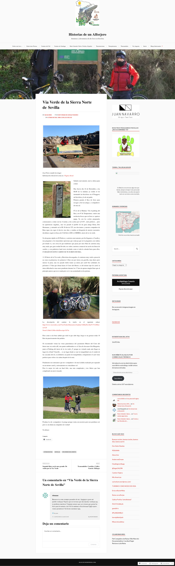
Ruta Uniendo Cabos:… (124, 414)
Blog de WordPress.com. (87, 562)
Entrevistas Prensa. (32, 46)
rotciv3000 (120, 398)
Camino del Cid (45, 46)
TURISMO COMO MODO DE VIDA (124, 486)
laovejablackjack (117, 517)
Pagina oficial (69, 175)
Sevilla (57, 451)
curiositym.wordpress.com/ (121, 482)
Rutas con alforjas (118, 495)
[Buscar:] (125, 249)
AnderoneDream (118, 459)
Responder (94, 516)
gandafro (115, 508)
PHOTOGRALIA (117, 504)
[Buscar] (136, 249)
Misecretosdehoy (118, 522)
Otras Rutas (52, 117)
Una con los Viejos (65, 117)
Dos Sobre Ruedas (118, 446)
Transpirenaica (112, 46)
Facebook (116, 322)
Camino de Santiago (60, 46)
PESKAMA (115, 450)
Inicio (145, 46)
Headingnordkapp (118, 464)
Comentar (93, 544)
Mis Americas (116, 477)
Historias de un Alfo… (123, 404)
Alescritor (115, 455)
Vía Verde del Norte (69, 451)
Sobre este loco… (17, 46)
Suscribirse (118, 378)
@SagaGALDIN (117, 468)
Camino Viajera (117, 473)
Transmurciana (100, 46)
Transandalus (124, 46)
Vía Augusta (135, 46)
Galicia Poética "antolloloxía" (122, 500)
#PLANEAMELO (117, 513)
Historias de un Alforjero (87, 34)
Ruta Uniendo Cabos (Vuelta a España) (81, 46)
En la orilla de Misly (118, 491)
